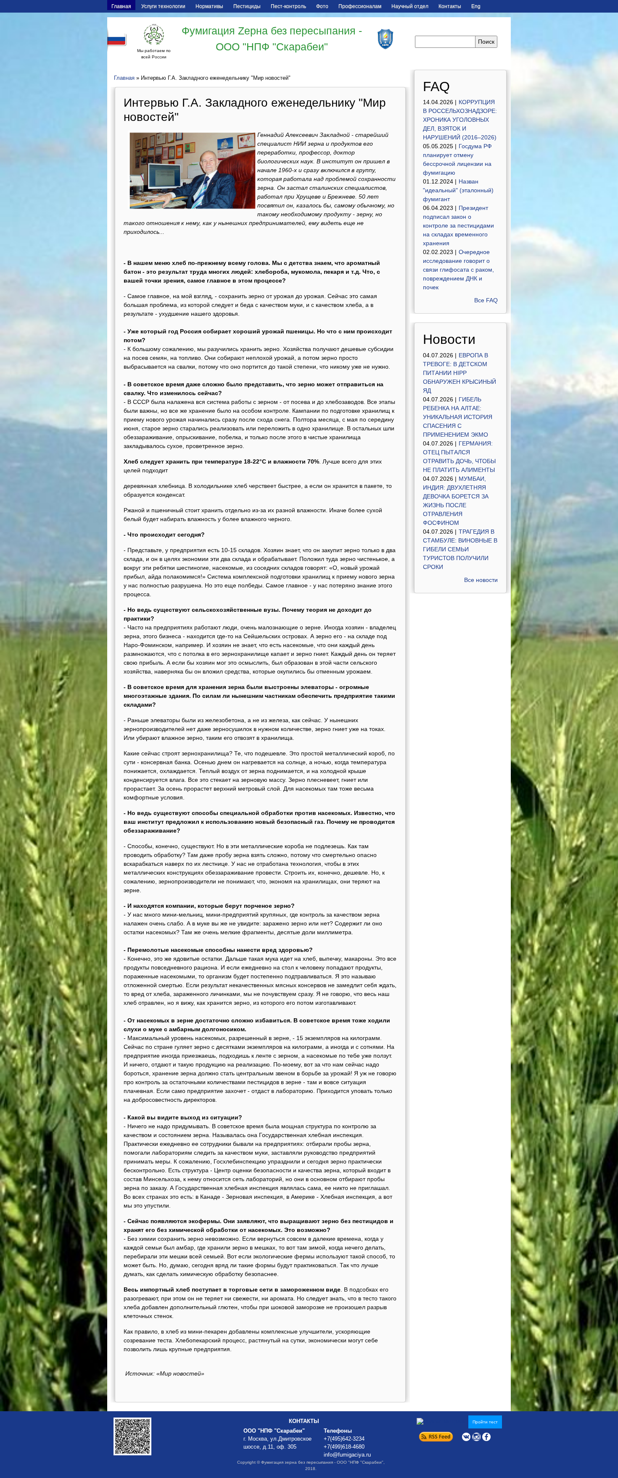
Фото (322, 6)
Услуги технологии (163, 6)
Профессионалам (359, 6)
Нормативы (209, 6)
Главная (121, 6)
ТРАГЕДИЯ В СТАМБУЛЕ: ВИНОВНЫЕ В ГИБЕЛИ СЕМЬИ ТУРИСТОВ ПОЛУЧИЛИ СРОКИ (460, 549)
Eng (476, 6)
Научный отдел (409, 6)
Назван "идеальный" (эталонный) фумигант (458, 190)
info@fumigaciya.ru (347, 1455)
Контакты (449, 6)
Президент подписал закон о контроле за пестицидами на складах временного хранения (458, 225)
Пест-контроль (288, 6)
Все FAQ (486, 300)
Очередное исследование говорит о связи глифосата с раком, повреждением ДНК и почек (458, 270)
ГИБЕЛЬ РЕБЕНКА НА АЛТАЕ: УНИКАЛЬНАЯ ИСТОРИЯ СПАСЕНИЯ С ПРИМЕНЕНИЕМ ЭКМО (457, 417)
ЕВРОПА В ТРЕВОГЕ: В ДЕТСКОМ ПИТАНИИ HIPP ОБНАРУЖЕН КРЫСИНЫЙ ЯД (459, 373)
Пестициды (247, 6)
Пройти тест (485, 1422)
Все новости (481, 580)
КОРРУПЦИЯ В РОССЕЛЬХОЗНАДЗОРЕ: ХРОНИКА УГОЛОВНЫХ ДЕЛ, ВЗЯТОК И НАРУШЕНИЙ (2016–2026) (460, 120)
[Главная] (154, 34)
